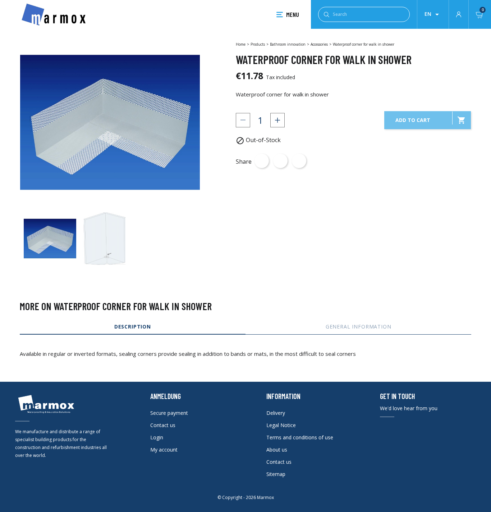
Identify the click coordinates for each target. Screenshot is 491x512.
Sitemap (275, 474)
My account (164, 449)
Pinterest (299, 161)
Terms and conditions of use (299, 437)
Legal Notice (281, 425)
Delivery (275, 412)
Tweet (280, 161)
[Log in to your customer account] (458, 14)
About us (276, 449)
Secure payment (169, 412)
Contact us (162, 425)
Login (156, 437)
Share (261, 161)
